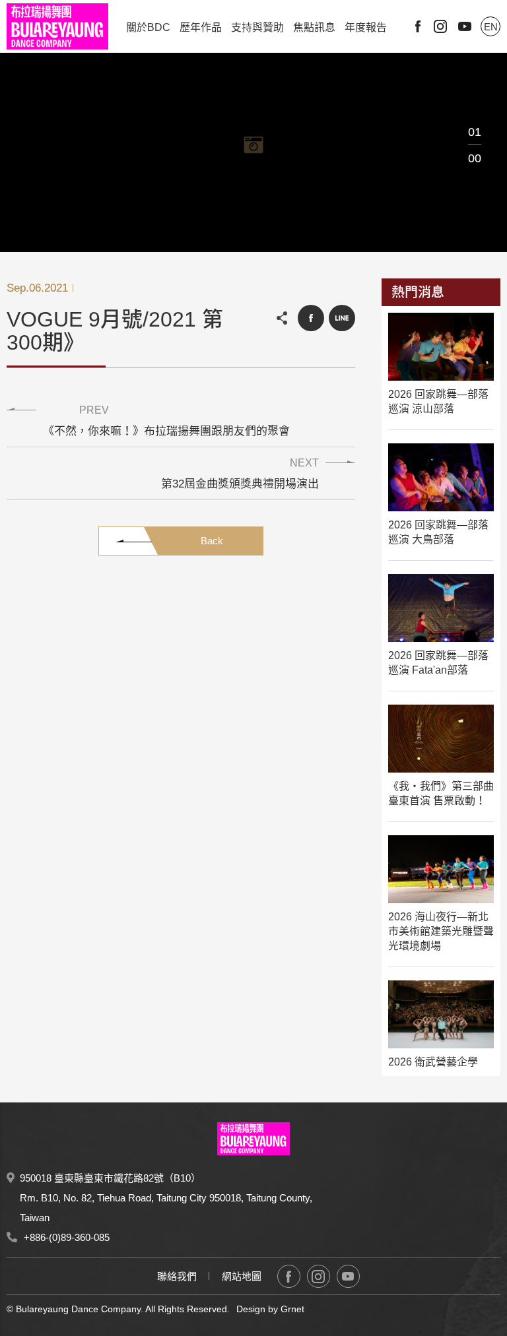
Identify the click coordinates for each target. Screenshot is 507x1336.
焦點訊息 (314, 27)
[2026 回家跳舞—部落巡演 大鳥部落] (441, 477)
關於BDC (148, 27)
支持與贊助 (257, 27)
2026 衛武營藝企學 (433, 1061)
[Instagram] (318, 1276)
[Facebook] (288, 1276)
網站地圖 (241, 1276)
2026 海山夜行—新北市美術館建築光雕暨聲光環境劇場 (441, 931)
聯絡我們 (177, 1276)
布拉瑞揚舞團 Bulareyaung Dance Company (57, 26)
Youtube (465, 26)
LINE (342, 318)
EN (491, 26)
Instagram (440, 26)
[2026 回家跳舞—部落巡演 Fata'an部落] (441, 608)
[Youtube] (348, 1276)
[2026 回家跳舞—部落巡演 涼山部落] (441, 347)
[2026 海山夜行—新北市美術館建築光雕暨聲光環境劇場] (441, 869)
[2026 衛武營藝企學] (441, 1014)
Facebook (418, 26)
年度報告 (366, 27)
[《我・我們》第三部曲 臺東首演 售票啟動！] (441, 739)
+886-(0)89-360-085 (67, 1237)
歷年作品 (201, 27)
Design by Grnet (270, 1309)
